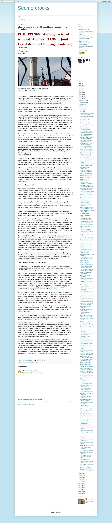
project (45, 336)
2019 (80, 94)
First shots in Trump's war (85, 336)
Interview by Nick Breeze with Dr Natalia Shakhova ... (86, 304)
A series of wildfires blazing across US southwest (86, 267)
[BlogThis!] (39, 360)
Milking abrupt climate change (87, 224)
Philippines (31, 362)
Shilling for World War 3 (85, 345)
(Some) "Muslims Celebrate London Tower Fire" (86, 360)
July (81, 110)
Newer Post (20, 402)
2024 (80, 85)
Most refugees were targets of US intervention (86, 334)
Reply (23, 374)
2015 (80, 485)
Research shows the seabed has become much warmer (86, 354)
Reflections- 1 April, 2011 (84, 29)
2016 (80, 483)
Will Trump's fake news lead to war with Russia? (87, 211)
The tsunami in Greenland (86, 425)
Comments (22, 19)
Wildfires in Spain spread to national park (86, 273)
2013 (80, 489)
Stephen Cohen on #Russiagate (84, 168)
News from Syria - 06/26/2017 (86, 238)
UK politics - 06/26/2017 (85, 229)
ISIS (28, 362)
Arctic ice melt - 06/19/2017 (86, 467)
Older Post (70, 402)
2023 (80, 87)
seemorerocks (90, 499)
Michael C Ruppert (83, 50)
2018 (80, 96)
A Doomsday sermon (84, 262)
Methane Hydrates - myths (85, 42)
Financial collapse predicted (86, 340)
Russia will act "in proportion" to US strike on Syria (86, 135)
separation (36, 130)
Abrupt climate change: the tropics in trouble (86, 400)
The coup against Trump (85, 362)
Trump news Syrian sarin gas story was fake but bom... (86, 208)
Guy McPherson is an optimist (86, 325)
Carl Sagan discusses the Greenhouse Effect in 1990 (86, 195)
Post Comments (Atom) (29, 404)
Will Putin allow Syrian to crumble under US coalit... (86, 155)
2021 (80, 91)
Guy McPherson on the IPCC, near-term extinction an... (86, 258)
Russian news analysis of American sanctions (86, 389)
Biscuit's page (82, 28)
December (82, 100)
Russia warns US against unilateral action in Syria (86, 147)
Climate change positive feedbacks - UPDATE (84, 40)
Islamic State (33, 300)
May (81, 473)
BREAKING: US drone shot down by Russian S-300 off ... (86, 372)
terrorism (35, 362)
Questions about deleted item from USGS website (86, 376)
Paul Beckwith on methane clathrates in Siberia (86, 141)
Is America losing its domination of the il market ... (87, 183)
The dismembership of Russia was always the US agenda (87, 150)
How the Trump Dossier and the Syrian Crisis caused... (86, 270)
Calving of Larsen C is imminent (85, 120)
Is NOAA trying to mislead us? (86, 291)
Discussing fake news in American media (85, 201)
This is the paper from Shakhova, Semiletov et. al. (86, 357)
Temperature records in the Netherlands (86, 310)
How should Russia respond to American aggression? (87, 192)
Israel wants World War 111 (86, 243)
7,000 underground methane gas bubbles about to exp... (86, 300)
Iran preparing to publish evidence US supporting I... (86, 369)
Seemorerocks (33, 8)
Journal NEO (32, 90)
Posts (21, 17)
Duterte (25, 362)
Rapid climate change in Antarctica (85, 397)
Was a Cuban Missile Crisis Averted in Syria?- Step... (86, 342)
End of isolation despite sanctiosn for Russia (85, 128)
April (81, 475)
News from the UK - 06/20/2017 (87, 450)
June (81, 111)
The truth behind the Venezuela (87, 445)
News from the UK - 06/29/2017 (87, 126)
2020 (80, 92)
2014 (80, 487)
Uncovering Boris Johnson (86, 293)
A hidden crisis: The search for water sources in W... (87, 114)
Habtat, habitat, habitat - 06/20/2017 (85, 448)
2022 (80, 89)
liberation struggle (53, 289)
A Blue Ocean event (84, 260)
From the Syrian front (84, 459)
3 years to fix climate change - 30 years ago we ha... (86, 123)
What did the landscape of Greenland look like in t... (86, 382)
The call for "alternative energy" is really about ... (87, 285)
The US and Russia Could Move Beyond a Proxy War (86, 316)
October (82, 104)
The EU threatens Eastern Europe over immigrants (86, 322)
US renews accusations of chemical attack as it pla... (86, 219)
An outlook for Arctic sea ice (86, 391)
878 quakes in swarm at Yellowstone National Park (86, 186)
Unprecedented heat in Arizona (87, 295)
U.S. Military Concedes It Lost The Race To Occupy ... (86, 282)
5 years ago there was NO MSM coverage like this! (86, 171)
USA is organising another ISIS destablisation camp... (87, 232)
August (82, 108)
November (82, 102)
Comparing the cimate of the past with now (86, 351)
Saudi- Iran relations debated (86, 366)
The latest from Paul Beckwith (86, 175)
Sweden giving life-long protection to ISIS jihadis (86, 132)
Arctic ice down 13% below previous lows (86, 245)
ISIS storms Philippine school (86, 432)
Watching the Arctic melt (85, 177)
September (83, 106)
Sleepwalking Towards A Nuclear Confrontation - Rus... (86, 456)
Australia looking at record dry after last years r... (86, 117)
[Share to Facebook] (42, 360)
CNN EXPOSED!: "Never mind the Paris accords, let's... (87, 158)
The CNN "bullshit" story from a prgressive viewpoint (87, 138)
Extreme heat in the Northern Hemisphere (86, 462)
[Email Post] (35, 360)
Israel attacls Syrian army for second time (86, 279)
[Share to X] (41, 360)
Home (45, 402)
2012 (80, 491)
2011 (80, 493)
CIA (22, 362)
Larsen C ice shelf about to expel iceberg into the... (86, 248)
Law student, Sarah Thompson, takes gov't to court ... (87, 222)
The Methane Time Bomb (84, 49)
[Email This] (38, 360)
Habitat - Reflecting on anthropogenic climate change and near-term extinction (85, 37)
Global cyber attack (84, 213)
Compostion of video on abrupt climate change (87, 419)
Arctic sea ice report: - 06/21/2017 (85, 379)
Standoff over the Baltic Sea (86, 413)
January (82, 481)
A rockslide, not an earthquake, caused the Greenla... (87, 470)
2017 (80, 98)
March (81, 477)
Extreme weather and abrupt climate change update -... (86, 189)
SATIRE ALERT (83, 338)
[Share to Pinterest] (44, 360)
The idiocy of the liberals (85, 364)
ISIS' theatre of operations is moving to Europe (86, 386)
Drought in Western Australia (86, 264)
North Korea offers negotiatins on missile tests (86, 411)
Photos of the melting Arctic (86, 173)
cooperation (54, 179)
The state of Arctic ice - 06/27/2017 (85, 180)
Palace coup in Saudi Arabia (86, 430)
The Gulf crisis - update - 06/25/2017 (85, 276)
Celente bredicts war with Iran (86, 152)
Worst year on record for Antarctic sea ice (85, 252)
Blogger (58, 512)
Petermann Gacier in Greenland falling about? (86, 406)
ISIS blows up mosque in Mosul (87, 408)
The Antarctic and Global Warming (86, 31)
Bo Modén (24, 370)
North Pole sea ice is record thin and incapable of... (86, 144)
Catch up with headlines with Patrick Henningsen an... (86, 165)
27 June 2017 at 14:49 (32, 370)
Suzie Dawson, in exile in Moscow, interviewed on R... (87, 297)
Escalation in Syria (84, 434)
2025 (80, 83)
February (82, 479)
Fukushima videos (83, 44)
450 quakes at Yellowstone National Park (86, 422)
